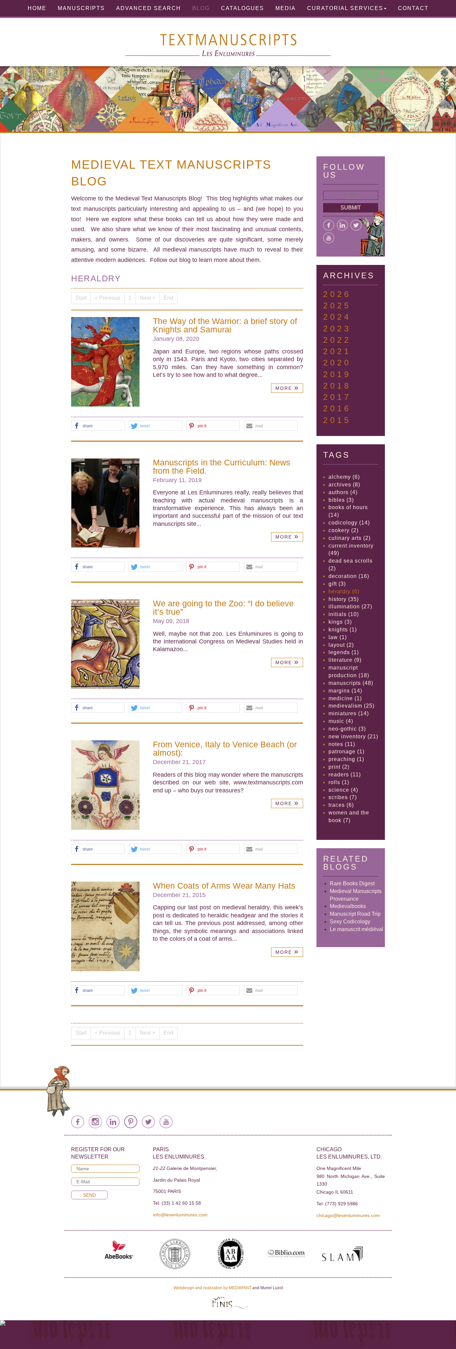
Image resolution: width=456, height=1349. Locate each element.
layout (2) (341, 645)
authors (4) (343, 492)
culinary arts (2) (349, 538)
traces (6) (341, 805)
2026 (337, 294)
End (168, 298)
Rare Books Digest (352, 883)
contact (413, 8)
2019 (337, 374)
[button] (97, 426)
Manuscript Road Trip (355, 914)
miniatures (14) (348, 713)
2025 (337, 305)
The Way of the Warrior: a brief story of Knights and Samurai (225, 325)
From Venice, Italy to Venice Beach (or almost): (225, 748)
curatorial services (345, 8)
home (37, 8)
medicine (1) (345, 698)
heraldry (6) (344, 591)
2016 (337, 408)
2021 (337, 351)
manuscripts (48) (350, 683)
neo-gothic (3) (347, 729)
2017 (337, 397)
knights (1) (342, 629)
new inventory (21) (353, 736)
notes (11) (341, 744)
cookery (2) (343, 530)
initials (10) (343, 614)
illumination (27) (350, 606)
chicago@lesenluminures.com (348, 1215)
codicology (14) (349, 523)
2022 (337, 339)
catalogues (242, 8)
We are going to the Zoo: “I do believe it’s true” (223, 607)
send (89, 1195)
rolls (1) (338, 782)
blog (201, 8)
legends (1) (343, 652)
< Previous (107, 298)
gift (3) (337, 584)
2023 (337, 328)
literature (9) (345, 660)
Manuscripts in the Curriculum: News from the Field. (221, 466)
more (287, 388)
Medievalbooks (348, 906)
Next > (147, 298)
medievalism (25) (351, 706)
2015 (337, 420)
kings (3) (340, 622)
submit (350, 207)
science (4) (343, 790)
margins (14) (345, 691)
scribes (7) (342, 797)
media (285, 8)
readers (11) (344, 774)
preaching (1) (346, 759)
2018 (337, 385)
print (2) (339, 767)
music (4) (340, 721)
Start (80, 298)
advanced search (148, 8)
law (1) (337, 637)
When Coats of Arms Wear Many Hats (224, 885)
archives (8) (344, 484)
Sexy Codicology (350, 921)
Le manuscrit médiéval (356, 929)
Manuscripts (81, 8)
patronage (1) (346, 751)
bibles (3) (341, 500)
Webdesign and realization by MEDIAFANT (212, 1288)
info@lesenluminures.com (180, 1214)
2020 (337, 362)
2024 (337, 316)
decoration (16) (348, 576)
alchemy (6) (344, 477)
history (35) (343, 599)
